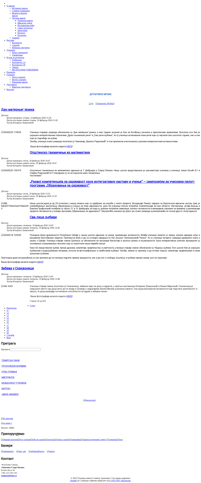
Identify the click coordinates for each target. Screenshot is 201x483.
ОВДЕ (69, 146)
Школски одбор (25, 23)
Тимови (15, 38)
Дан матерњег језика (17, 109)
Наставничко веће (26, 25)
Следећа (10, 335)
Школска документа (21, 87)
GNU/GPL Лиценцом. (120, 480)
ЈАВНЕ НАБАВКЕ (10, 394)
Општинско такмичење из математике (60, 152)
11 (8, 310)
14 (8, 318)
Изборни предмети (21, 47)
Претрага (5, 349)
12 (8, 313)
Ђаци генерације (20, 52)
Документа (12, 84)
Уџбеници (17, 60)
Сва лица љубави (43, 217)
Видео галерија (19, 79)
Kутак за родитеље (15, 57)
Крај (9, 337)
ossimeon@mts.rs (9, 476)
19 (8, 330)
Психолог (22, 35)
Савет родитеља (25, 28)
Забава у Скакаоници (17, 268)
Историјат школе (20, 8)
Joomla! (73, 480)
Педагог (21, 33)
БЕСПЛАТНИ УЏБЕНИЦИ (25, 70)
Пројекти (11, 72)
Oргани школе (18, 18)
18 (8, 328)
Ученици (11, 50)
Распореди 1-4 (18, 62)
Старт (32, 305)
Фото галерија (18, 77)
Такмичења (17, 55)
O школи (11, 6)
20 (8, 333)
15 (8, 320)
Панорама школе (20, 82)
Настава (10, 40)
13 (8, 315)
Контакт (10, 89)
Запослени (22, 30)
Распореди (17, 43)
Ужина (15, 67)
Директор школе (25, 20)
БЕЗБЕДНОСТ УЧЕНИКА (14, 383)
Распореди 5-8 (18, 65)
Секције (16, 45)
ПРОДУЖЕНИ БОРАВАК (14, 366)
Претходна (12, 308)
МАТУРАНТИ (8, 377)
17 (8, 325)
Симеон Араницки (21, 11)
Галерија (11, 75)
